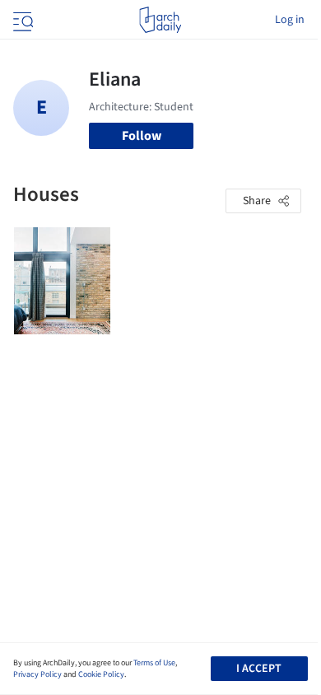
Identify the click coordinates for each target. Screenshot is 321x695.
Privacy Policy (37, 674)
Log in (290, 20)
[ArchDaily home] (160, 20)
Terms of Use (154, 663)
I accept (258, 668)
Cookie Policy (101, 674)
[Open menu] (21, 19)
